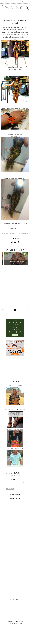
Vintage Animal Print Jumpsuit (15, 261)
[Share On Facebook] (15, 242)
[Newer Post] (3, 310)
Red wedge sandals (10, 70)
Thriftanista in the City (13, 621)
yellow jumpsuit (12, 223)
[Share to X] (11, 242)
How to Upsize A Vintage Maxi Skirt (15, 448)
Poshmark (12, 475)
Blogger (18, 494)
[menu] (2, 1)
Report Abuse (15, 599)
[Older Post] (27, 310)
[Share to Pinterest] (18, 242)
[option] (15, 258)
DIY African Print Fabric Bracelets (15, 429)
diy (13, 238)
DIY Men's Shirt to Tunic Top (15, 468)
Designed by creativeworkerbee (15, 623)
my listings (15, 473)
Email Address (14, 484)
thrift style (17, 238)
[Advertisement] (15, 288)
